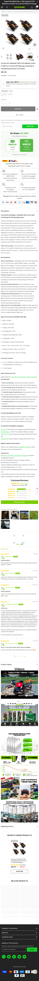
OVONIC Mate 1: (5, 432)
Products (9, 11)
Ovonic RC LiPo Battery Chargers (12, 426)
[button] (33, 48)
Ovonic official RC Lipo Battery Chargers (15, 455)
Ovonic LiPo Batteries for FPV (11, 413)
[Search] (7, 7)
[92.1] (14, 538)
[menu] (2, 7)
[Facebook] (4, 957)
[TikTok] (19, 957)
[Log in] (32, 7)
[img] (5, 554)
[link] (10, 912)
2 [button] (17, 656)
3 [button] (20, 656)
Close (37, 1)
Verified (18, 544)
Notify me (19, 871)
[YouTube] (24, 957)
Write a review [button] (19, 502)
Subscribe (30, 126)
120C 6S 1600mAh (31, 377)
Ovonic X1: (4, 429)
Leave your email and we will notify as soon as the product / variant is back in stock (19, 121)
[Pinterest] (14, 957)
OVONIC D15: (5, 439)
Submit (32, 949)
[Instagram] (9, 957)
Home (3, 11)
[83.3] (23, 538)
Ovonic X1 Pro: (5, 434)
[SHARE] (36, 109)
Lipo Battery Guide (23, 447)
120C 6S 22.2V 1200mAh (18, 377)
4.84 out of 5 (24, 483)
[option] (19, 32)
